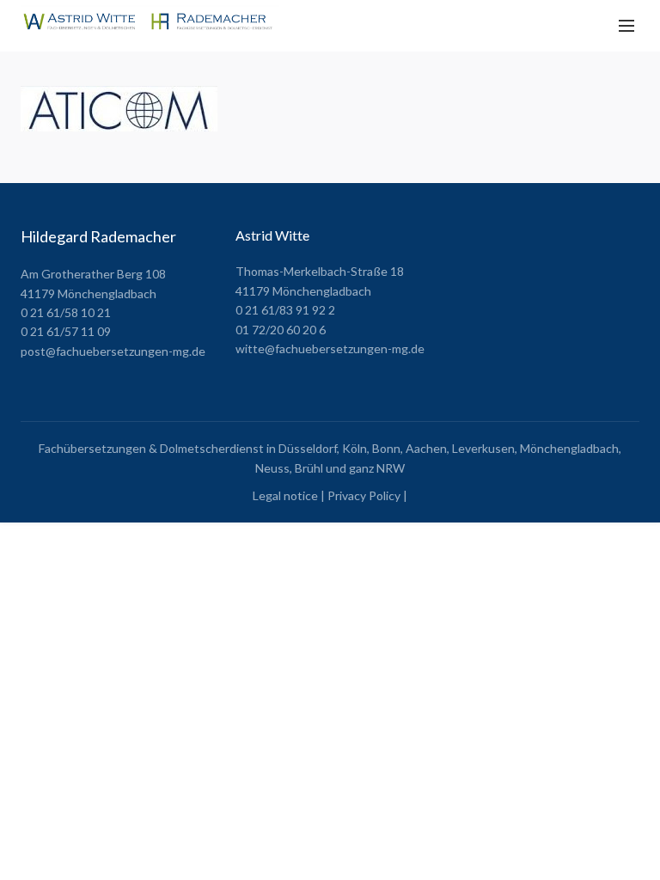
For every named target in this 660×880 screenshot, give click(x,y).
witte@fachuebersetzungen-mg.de (330, 348)
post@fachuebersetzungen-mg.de (113, 351)
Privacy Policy (363, 495)
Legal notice (285, 495)
